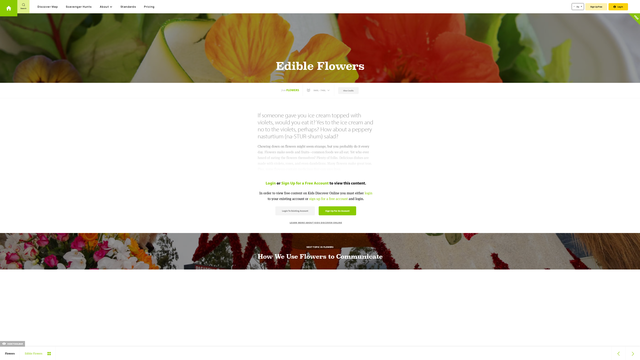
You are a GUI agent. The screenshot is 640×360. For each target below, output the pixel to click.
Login (271, 183)
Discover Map (48, 6)
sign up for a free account (328, 198)
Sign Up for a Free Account (305, 183)
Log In (620, 6)
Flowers (292, 90)
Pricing (149, 6)
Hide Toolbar (15, 343)
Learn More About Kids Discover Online (316, 222)
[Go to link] (8, 8)
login (368, 193)
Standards (128, 6)
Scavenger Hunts (79, 6)
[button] (318, 90)
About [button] (104, 6)
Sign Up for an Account (337, 210)
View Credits (348, 90)
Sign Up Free (596, 6)
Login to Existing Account (295, 210)
